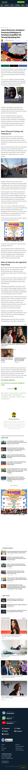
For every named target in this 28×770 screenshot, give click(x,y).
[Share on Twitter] (14, 66)
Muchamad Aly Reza (10, 40)
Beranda (2, 27)
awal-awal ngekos (6, 206)
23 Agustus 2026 (10, 575)
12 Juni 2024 (18, 40)
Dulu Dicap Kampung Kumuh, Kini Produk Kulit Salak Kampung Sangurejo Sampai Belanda (17, 552)
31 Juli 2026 (9, 613)
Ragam (10, 27)
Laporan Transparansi (19, 750)
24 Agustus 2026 (10, 445)
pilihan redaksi (12, 396)
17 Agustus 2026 (10, 482)
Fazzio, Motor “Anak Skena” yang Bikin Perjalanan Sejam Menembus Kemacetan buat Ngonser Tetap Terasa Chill (17, 442)
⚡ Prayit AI (22, 767)
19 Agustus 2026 (10, 452)
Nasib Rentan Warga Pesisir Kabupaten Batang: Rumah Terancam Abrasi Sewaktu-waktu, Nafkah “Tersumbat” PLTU (16, 449)
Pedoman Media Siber (19, 746)
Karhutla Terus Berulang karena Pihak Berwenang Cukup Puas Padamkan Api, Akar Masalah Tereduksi (16, 558)
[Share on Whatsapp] (5, 66)
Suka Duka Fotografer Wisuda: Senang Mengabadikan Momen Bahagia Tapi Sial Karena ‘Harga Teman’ (15, 572)
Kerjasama (17, 744)
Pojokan (17, 5)
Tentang (3, 744)
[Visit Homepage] (4, 2)
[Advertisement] (14, 16)
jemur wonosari (23, 393)
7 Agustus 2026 (10, 607)
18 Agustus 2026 (10, 474)
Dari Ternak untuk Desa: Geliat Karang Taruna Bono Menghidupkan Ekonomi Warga (17, 611)
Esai (2, 5)
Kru (2, 746)
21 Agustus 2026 (10, 554)
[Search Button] (26, 2)
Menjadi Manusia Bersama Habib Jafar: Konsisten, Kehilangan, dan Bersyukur (15, 599)
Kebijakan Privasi (18, 748)
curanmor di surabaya (13, 393)
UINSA (23, 396)
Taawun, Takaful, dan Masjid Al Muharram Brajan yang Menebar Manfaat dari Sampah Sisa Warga (16, 456)
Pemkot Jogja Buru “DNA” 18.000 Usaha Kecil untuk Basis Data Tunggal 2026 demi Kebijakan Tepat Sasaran (17, 579)
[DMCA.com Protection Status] (9, 740)
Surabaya (19, 396)
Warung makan (5, 79)
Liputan (6, 5)
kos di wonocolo (5, 396)
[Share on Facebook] (23, 66)
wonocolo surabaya (5, 398)
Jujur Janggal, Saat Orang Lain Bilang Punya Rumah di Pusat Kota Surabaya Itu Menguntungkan (16, 463)
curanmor (6, 393)
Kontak (2, 750)
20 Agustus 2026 (10, 582)
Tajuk (12, 5)
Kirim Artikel (3, 748)
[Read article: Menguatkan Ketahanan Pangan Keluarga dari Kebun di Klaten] (3, 606)
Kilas (22, 5)
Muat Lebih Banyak (14, 485)
